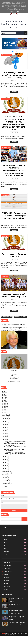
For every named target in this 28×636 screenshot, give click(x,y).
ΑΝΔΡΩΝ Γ (6, 545)
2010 (3, 488)
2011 (3, 486)
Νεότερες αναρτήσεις (6, 316)
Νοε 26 (6, 423)
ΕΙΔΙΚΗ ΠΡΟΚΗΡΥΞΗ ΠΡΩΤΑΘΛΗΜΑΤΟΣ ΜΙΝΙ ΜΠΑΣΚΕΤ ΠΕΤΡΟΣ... (14, 444)
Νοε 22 (6, 429)
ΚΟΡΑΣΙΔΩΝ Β (7, 565)
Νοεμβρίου (6, 415)
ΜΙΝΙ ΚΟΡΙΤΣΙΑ (8, 571)
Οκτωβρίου (6, 471)
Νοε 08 (6, 461)
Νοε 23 (6, 427)
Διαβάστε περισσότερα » (14, 94)
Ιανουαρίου (6, 485)
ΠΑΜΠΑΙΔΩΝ (6, 195)
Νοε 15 (6, 438)
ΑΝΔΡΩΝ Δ (6, 548)
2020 (3, 400)
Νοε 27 (6, 421)
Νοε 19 (6, 433)
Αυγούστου (6, 474)
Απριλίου (5, 480)
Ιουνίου (5, 477)
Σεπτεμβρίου (6, 473)
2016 (3, 406)
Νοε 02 (6, 468)
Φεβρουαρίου (6, 483)
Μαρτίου (5, 482)
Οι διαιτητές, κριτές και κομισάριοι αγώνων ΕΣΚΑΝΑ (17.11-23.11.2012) (14, 75)
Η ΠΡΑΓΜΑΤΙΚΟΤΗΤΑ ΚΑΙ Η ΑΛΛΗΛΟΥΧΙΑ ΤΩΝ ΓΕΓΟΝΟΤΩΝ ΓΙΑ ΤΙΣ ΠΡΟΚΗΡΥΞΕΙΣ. (17, 612)
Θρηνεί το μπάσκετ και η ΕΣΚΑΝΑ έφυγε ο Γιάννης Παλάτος (16, 600)
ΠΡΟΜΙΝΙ (6, 589)
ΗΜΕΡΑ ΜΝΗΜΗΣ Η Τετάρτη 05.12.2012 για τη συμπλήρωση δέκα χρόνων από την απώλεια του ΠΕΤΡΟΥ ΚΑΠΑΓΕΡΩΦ (14, 170)
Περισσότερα (14, 91)
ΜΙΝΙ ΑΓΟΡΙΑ (7, 568)
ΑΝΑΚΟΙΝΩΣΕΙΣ (6, 147)
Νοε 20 (6, 432)
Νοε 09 (6, 459)
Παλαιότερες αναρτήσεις (20, 316)
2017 (3, 405)
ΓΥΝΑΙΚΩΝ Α (7, 551)
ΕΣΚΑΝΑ (3, 633)
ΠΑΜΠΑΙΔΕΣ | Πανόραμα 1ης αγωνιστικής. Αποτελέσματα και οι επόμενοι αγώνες (14, 215)
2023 (3, 395)
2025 (3, 392)
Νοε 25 (6, 424)
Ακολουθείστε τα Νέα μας (14, 381)
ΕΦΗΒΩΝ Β (6, 557)
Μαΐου (5, 479)
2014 (3, 409)
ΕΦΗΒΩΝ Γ (6, 560)
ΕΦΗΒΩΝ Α (5, 276)
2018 (3, 403)
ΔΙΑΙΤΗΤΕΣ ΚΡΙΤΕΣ (7, 54)
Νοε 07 (6, 462)
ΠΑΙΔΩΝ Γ (6, 583)
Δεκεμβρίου (6, 414)
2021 (3, 399)
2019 (3, 402)
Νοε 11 (6, 458)
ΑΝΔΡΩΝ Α (7, 539)
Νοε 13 (6, 456)
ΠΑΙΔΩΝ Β (6, 580)
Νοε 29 (6, 418)
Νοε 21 (6, 430)
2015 (3, 408)
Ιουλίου (5, 476)
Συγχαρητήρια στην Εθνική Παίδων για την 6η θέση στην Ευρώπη (17, 618)
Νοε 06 (6, 464)
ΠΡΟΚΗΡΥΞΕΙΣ (6, 99)
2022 (3, 397)
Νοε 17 (6, 435)
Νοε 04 (6, 465)
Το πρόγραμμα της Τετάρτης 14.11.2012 (13, 452)
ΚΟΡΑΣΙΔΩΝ (7, 562)
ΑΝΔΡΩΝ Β (6, 542)
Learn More (12, 11)
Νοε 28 (6, 420)
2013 (3, 411)
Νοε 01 (6, 470)
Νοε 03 (6, 467)
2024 (3, 394)
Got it (18, 11)
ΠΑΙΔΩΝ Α (6, 577)
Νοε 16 (6, 436)
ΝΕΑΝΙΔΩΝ (5, 236)
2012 (3, 412)
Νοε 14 (6, 439)
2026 (3, 391)
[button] (12, 51)
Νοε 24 (6, 426)
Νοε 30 (6, 417)
